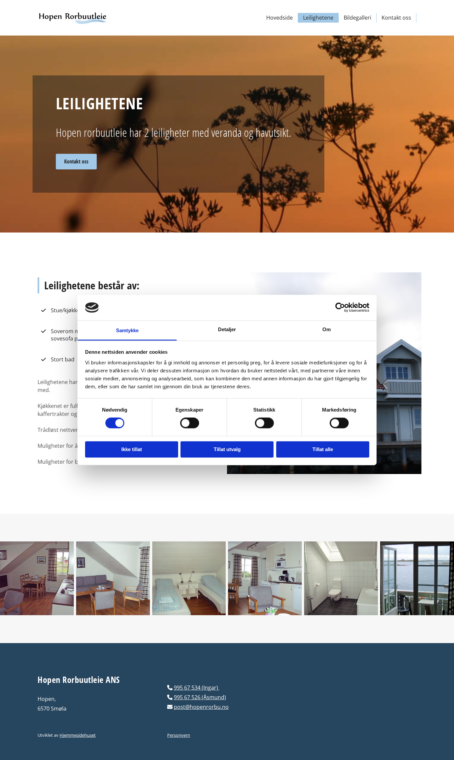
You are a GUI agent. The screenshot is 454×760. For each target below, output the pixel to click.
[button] (76, 161)
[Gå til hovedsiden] (81, 17)
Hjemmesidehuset (77, 735)
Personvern (178, 735)
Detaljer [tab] (227, 329)
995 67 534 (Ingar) (196, 687)
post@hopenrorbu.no (201, 707)
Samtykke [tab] (127, 330)
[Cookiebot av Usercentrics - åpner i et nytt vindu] (340, 308)
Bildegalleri (357, 17)
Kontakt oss (396, 17)
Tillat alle (322, 449)
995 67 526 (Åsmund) (200, 697)
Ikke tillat (131, 449)
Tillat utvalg (227, 449)
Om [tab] (326, 329)
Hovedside (279, 17)
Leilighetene (318, 17)
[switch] (189, 423)
